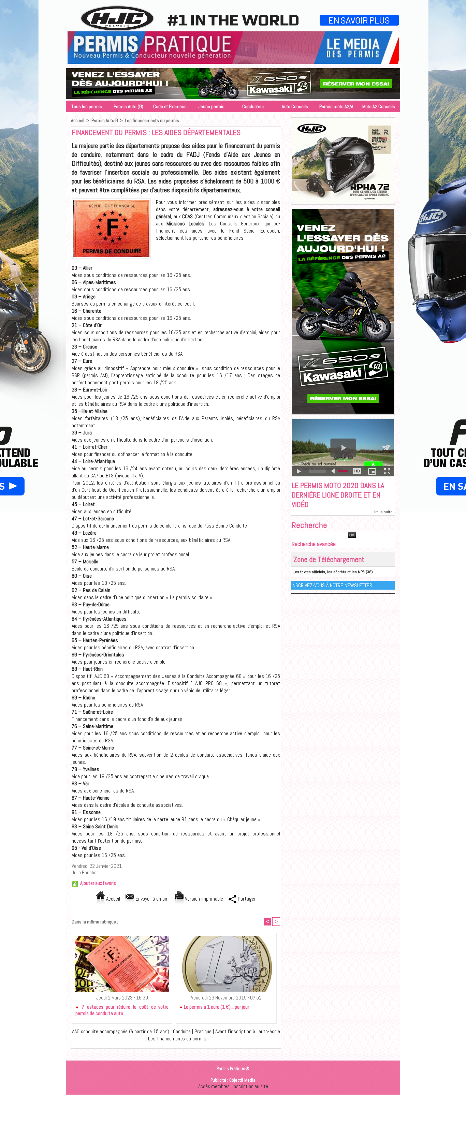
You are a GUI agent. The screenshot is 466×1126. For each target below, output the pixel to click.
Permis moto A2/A (336, 106)
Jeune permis (211, 106)
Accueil (77, 120)
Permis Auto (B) (128, 106)
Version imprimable (203, 898)
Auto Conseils (295, 106)
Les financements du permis (152, 120)
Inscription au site (250, 1086)
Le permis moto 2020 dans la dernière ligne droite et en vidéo (338, 494)
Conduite (182, 1031)
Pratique (203, 1031)
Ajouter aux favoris (98, 883)
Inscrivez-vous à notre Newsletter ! (333, 585)
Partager (246, 898)
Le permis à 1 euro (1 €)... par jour (216, 1007)
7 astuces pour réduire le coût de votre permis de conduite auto (122, 1010)
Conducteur (253, 106)
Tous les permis (86, 106)
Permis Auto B (104, 120)
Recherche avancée (314, 544)
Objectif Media (242, 1080)
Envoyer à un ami (152, 898)
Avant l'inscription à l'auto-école (247, 1031)
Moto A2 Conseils (378, 106)
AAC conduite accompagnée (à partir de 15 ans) (120, 1031)
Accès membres (214, 1086)
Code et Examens (170, 106)
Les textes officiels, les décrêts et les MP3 (329, 572)
